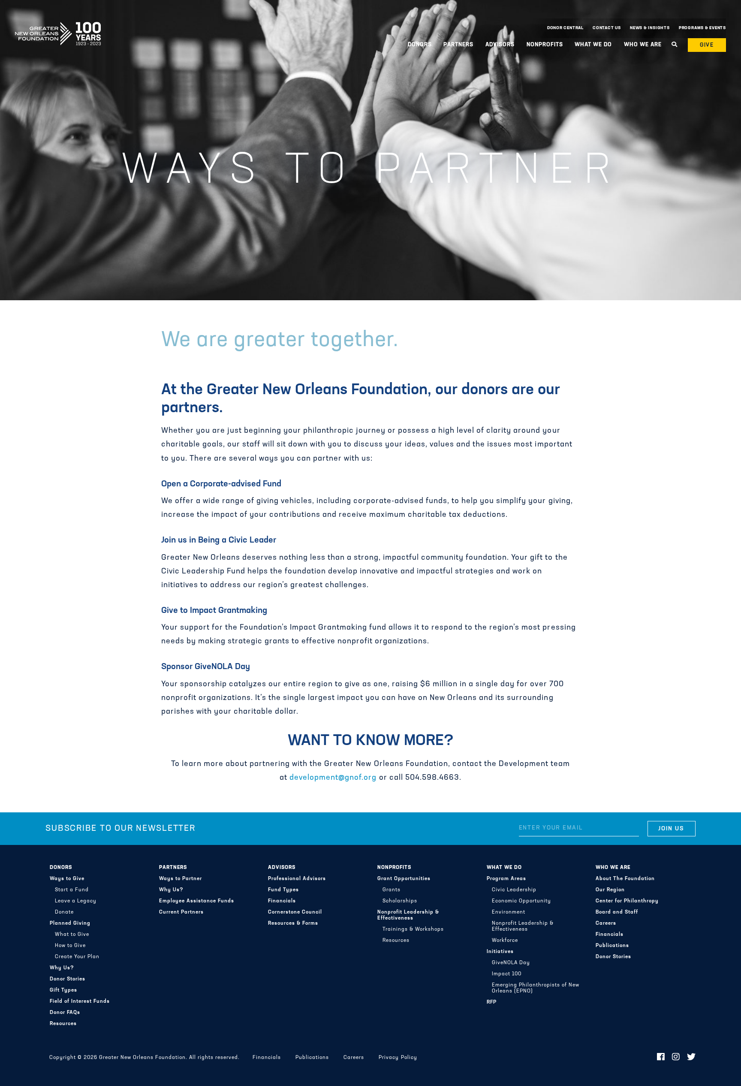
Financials (282, 901)
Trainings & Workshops (413, 929)
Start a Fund (72, 890)
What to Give (72, 934)
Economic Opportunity (521, 901)
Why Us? (62, 968)
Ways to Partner (180, 878)
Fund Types (283, 890)
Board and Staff (617, 912)
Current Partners (181, 912)
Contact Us (607, 28)
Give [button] (707, 45)
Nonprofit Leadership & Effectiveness (408, 915)
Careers (606, 923)
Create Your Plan (77, 956)
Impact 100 (506, 974)
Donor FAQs (65, 1012)
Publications (612, 945)
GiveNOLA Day (511, 962)
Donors (61, 867)
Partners (173, 867)
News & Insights (650, 28)
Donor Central (565, 28)
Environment (508, 912)
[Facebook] (661, 1057)
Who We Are (613, 867)
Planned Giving (70, 923)
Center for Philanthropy (627, 901)
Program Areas (506, 878)
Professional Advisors (297, 878)
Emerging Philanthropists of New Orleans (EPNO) (535, 988)
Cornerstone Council (295, 912)
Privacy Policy (398, 1057)
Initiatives (500, 951)
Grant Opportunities (404, 878)
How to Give (70, 945)
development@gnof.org (333, 778)
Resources (63, 1023)
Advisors (281, 867)
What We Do (504, 867)
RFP (492, 1002)
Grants (392, 890)
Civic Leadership (514, 890)
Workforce (505, 940)
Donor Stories (67, 979)
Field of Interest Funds (80, 1001)
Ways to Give (67, 878)
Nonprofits (394, 867)
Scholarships (400, 901)
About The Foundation (625, 878)
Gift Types (63, 990)
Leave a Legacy (75, 901)
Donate (64, 912)
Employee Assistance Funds (196, 901)
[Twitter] (691, 1057)
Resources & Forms (293, 923)
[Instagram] (676, 1057)
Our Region (610, 890)
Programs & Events (702, 28)
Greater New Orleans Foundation (58, 26)
